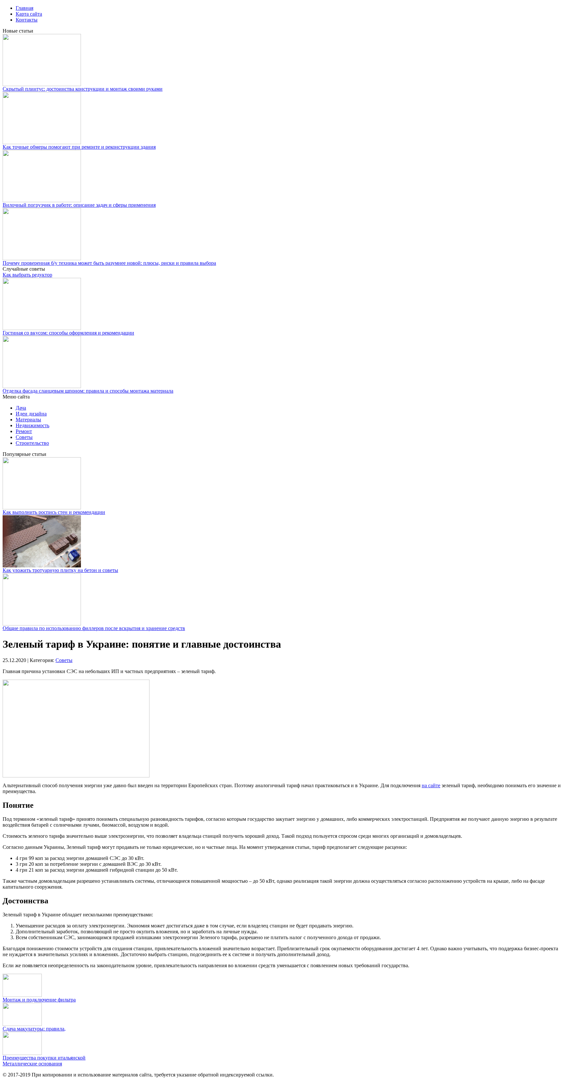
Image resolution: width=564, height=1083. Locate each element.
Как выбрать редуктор (27, 275)
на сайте (431, 785)
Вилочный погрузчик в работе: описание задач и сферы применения (79, 205)
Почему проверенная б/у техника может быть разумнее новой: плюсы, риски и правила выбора (109, 263)
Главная (24, 8)
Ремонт (24, 431)
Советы (24, 437)
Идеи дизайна (31, 413)
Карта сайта (29, 14)
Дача (21, 408)
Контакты (27, 20)
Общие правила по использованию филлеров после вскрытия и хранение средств (94, 628)
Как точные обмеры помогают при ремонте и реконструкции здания (79, 147)
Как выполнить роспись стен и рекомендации (54, 512)
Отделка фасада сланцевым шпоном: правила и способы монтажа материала (88, 391)
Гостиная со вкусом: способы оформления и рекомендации (68, 333)
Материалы (28, 419)
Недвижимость (32, 425)
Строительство (32, 443)
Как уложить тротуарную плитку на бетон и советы (60, 570)
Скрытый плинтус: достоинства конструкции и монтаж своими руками (83, 89)
